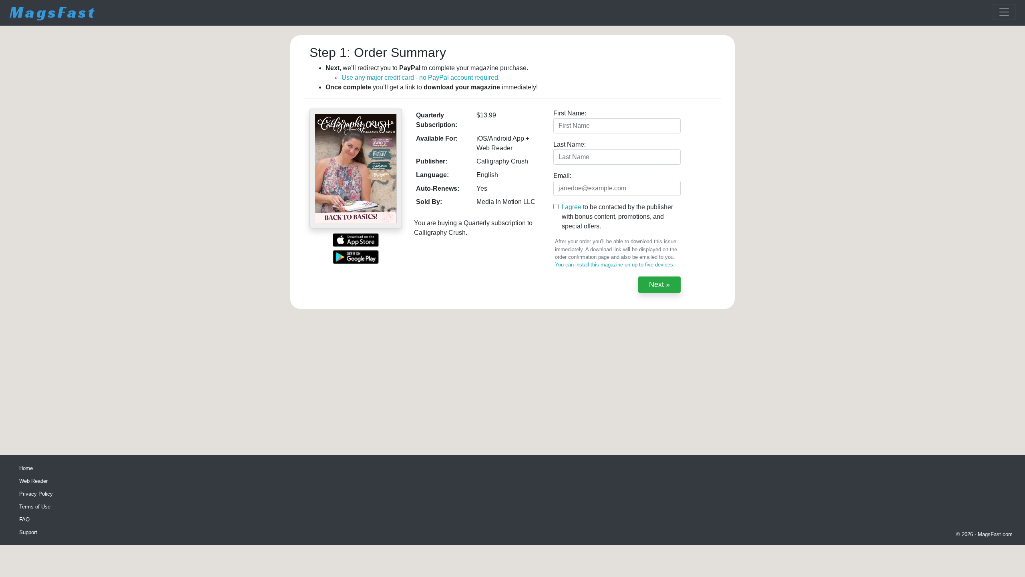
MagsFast (53, 12)
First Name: (569, 113)
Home (26, 468)
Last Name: (569, 144)
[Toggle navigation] (1004, 12)
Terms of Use (34, 507)
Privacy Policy (36, 494)
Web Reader (33, 481)
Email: (562, 175)
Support (28, 532)
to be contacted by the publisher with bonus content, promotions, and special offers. (617, 217)
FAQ (24, 519)
